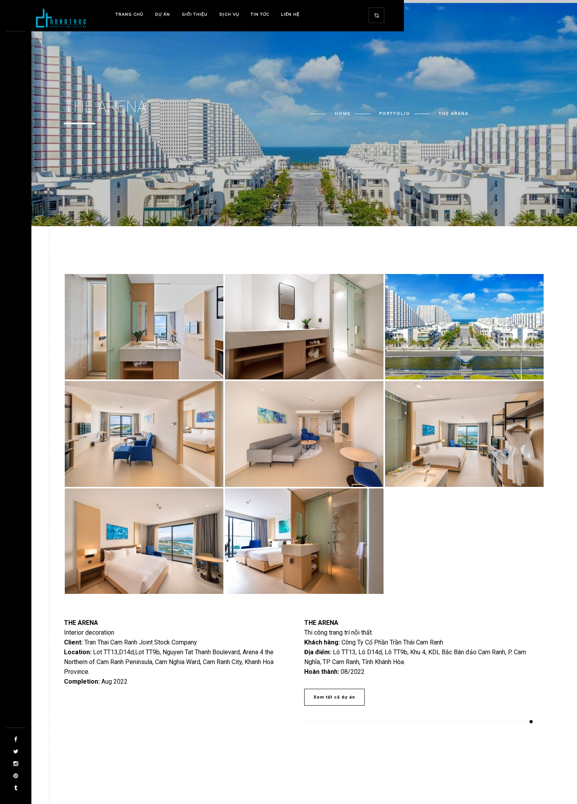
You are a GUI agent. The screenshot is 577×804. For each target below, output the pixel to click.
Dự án (162, 14)
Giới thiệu (195, 14)
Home (343, 113)
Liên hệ (290, 14)
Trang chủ (129, 14)
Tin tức (260, 14)
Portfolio (394, 113)
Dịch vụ (229, 14)
